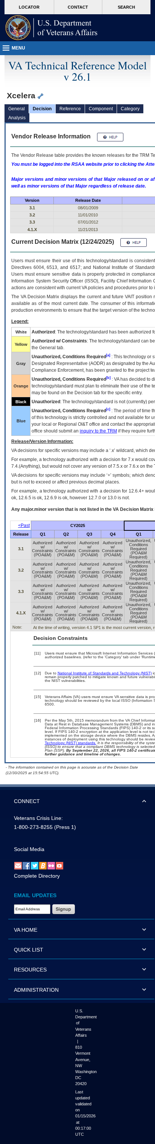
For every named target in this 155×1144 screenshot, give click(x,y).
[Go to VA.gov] (52, 27)
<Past (24, 525)
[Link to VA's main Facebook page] (26, 865)
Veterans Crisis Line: (38, 818)
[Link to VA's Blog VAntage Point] (43, 865)
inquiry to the (98, 431)
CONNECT (27, 801)
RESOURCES (30, 970)
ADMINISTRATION (36, 990)
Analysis (17, 117)
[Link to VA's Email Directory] (18, 865)
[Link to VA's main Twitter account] (34, 865)
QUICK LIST (28, 950)
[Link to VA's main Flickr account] (51, 865)
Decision (42, 108)
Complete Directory (37, 876)
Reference (70, 108)
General (16, 108)
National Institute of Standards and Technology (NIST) (105, 673)
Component (101, 108)
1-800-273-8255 (33, 827)
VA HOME (25, 930)
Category (130, 108)
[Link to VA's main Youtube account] (59, 865)
